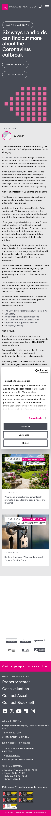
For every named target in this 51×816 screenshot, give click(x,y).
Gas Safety (10, 314)
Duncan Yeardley (13, 157)
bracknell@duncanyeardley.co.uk (17, 759)
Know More (42, 787)
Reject (25, 443)
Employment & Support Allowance (21, 322)
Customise (24, 435)
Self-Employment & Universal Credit (22, 319)
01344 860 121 (13, 755)
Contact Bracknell (18, 702)
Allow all (25, 426)
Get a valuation (15, 688)
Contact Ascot (14, 695)
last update (16, 171)
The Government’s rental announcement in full (26, 311)
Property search (16, 681)
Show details (35, 418)
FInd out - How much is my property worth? (25, 813)
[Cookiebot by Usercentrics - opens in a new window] (36, 371)
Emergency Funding (14, 325)
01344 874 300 (13, 732)
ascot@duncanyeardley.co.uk (16, 737)
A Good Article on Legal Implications (22, 316)
